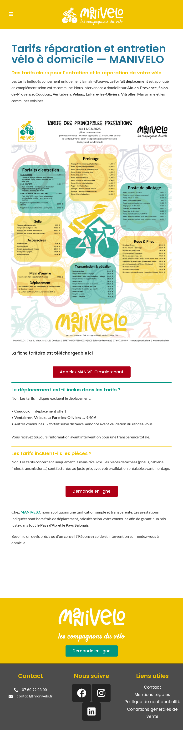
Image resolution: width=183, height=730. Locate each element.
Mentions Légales (152, 694)
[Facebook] (81, 693)
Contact (152, 687)
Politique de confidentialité (152, 702)
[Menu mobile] (11, 14)
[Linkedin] (91, 711)
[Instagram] (101, 693)
